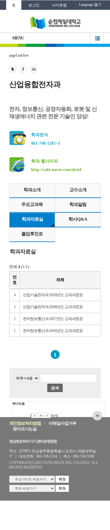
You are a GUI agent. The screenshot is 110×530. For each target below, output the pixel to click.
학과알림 (77, 204)
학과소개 (32, 189)
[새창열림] (12, 69)
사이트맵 (59, 5)
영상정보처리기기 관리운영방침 (33, 441)
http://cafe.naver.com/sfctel (56, 169)
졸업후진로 (32, 233)
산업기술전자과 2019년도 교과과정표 (53, 295)
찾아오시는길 (25, 429)
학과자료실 (32, 219)
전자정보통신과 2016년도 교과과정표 (53, 330)
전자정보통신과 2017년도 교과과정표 (53, 318)
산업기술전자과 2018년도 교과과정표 (53, 306)
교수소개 (77, 189)
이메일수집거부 (62, 423)
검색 (55, 388)
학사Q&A (77, 219)
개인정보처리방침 (25, 423)
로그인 (33, 5)
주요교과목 (32, 204)
